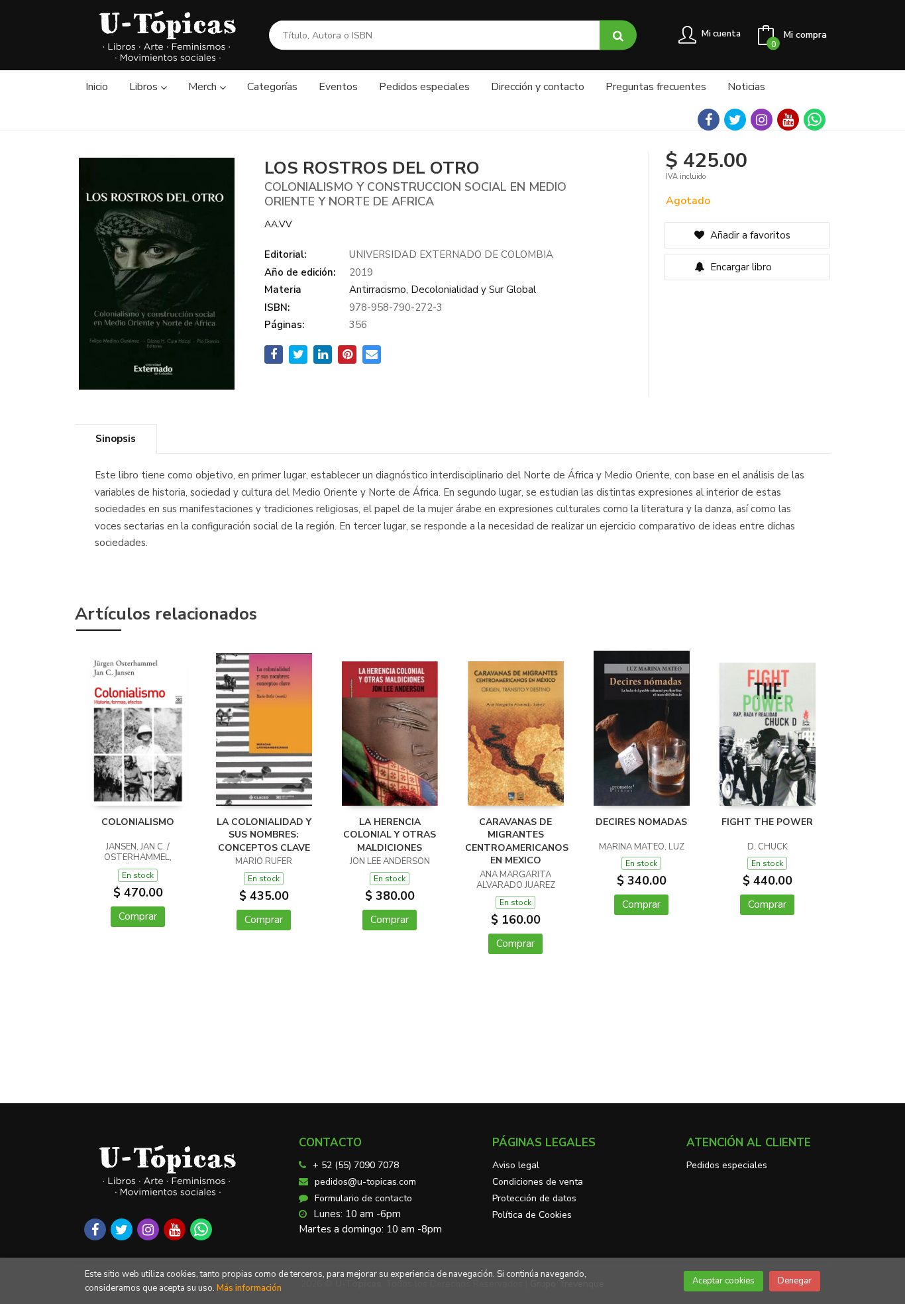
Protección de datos (534, 1198)
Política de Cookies (532, 1215)
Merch (203, 87)
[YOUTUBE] (788, 120)
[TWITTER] (735, 120)
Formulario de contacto (363, 1198)
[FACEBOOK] (708, 120)
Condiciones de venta (537, 1181)
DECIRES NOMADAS (641, 822)
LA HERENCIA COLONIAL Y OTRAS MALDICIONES (389, 835)
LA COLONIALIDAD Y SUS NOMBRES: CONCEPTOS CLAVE (264, 835)
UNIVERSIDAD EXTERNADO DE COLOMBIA (451, 254)
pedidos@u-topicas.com (365, 1181)
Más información (249, 1288)
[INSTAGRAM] (761, 120)
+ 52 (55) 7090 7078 (356, 1165)
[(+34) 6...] (814, 120)
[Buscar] (618, 35)
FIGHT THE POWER (767, 822)
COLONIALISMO (137, 822)
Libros (144, 87)
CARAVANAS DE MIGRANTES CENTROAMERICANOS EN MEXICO (516, 841)
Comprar (138, 916)
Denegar (795, 1281)
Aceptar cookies (723, 1281)
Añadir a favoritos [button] (749, 235)
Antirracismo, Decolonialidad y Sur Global (442, 289)
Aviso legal (515, 1165)
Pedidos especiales (726, 1165)
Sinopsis (115, 438)
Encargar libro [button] (740, 267)
